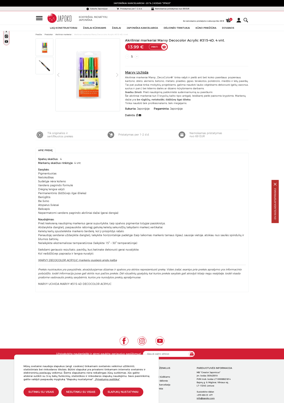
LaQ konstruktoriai (63, 27)
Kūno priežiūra (206, 27)
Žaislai (116, 27)
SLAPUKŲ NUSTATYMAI (123, 391)
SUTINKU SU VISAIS (41, 391)
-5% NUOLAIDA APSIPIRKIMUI (275, 204)
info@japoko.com (206, 398)
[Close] (275, 184)
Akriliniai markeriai (63, 34)
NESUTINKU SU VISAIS (80, 391)
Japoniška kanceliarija (142, 27)
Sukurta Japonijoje (98, 9)
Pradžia (39, 34)
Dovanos (228, 27)
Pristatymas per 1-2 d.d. (131, 9)
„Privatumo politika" (107, 379)
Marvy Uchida (136, 72)
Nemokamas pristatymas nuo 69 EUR (172, 9)
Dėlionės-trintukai (177, 27)
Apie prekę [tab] (45, 150)
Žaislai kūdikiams (94, 27)
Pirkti (154, 47)
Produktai (49, 34)
